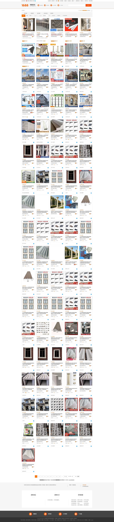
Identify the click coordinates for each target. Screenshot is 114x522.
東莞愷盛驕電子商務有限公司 (83, 137)
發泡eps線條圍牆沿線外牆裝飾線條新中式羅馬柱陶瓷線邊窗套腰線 (85, 186)
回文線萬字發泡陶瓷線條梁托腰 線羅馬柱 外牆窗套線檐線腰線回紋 (71, 60)
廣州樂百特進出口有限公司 (81, 501)
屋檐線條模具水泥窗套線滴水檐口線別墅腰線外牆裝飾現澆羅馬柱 (85, 85)
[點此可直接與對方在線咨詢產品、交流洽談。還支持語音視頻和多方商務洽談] (48, 66)
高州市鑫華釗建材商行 (83, 340)
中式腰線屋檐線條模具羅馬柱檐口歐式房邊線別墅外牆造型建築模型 (71, 212)
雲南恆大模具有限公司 (83, 87)
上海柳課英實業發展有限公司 (40, 239)
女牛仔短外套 (86, 501)
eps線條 (23, 63)
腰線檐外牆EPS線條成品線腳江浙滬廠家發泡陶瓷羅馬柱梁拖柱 (56, 338)
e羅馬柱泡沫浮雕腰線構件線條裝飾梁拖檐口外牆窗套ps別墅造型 (57, 136)
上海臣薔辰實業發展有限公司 (68, 188)
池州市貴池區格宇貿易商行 (54, 416)
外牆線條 (29, 63)
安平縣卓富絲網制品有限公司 (68, 36)
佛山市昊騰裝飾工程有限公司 (83, 112)
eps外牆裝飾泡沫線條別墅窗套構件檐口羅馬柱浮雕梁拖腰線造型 (28, 161)
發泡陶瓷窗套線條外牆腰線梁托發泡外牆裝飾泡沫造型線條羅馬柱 (42, 161)
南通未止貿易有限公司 (25, 163)
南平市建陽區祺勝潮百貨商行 (40, 188)
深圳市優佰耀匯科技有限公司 (83, 213)
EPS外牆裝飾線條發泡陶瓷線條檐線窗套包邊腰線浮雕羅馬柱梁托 (42, 186)
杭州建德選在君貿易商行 (54, 340)
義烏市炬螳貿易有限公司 (54, 137)
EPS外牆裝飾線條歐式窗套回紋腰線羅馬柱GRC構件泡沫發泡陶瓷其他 (71, 161)
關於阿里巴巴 (67, 518)
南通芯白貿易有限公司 (54, 239)
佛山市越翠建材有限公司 (40, 137)
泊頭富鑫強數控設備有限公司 (54, 87)
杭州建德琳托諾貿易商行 (68, 213)
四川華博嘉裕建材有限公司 (40, 61)
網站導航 (75, 518)
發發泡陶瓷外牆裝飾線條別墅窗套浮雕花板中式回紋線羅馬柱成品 (85, 161)
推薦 (33, 35)
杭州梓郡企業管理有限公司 (25, 239)
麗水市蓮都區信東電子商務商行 (40, 163)
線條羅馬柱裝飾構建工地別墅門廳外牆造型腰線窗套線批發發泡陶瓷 (56, 60)
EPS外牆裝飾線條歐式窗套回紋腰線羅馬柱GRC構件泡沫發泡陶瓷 (71, 136)
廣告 (48, 35)
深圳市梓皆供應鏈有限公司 (68, 365)
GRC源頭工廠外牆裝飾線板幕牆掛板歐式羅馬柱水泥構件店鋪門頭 (28, 186)
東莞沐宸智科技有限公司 (40, 416)
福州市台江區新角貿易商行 (83, 441)
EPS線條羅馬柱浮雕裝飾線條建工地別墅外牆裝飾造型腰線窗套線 (28, 136)
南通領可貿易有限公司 (83, 188)
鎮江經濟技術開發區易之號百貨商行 (68, 340)
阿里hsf (78, 503)
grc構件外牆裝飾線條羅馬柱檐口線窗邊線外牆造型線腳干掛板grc (85, 60)
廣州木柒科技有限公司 (68, 137)
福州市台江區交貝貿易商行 (40, 365)
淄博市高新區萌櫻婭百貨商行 (83, 239)
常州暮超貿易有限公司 (68, 163)
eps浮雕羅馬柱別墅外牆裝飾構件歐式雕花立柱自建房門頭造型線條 (57, 85)
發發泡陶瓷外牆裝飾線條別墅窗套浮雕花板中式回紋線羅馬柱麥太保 (71, 440)
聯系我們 (71, 518)
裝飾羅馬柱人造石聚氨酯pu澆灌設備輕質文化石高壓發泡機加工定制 (28, 111)
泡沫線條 (26, 63)
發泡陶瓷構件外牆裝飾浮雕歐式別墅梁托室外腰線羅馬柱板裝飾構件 (85, 111)
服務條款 (59, 518)
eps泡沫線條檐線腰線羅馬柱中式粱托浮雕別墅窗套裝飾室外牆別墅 (42, 338)
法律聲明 (56, 518)
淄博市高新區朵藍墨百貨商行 (40, 441)
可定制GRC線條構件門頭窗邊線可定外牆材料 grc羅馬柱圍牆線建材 (71, 111)
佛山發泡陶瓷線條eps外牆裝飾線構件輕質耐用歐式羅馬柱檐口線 (42, 136)
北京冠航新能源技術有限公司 (75, 503)
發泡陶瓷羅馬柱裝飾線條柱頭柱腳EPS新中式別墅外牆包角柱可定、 (85, 338)
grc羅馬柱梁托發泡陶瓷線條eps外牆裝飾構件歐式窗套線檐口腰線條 (28, 440)
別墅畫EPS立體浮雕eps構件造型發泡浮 (57, 35)
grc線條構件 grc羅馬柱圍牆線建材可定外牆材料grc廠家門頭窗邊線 (71, 85)
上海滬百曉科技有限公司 (68, 239)
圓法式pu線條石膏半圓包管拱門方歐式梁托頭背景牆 (28, 35)
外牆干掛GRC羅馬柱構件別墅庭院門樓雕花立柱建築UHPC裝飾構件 (57, 212)
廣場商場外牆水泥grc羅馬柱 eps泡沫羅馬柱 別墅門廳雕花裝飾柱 (42, 60)
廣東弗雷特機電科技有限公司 (25, 112)
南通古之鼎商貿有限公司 (25, 264)
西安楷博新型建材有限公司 (54, 36)
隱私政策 (63, 518)
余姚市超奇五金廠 (39, 213)
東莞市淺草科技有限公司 (68, 416)
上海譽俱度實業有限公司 (25, 416)
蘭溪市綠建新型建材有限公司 (54, 112)
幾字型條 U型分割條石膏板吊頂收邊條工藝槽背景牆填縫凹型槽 (71, 35)
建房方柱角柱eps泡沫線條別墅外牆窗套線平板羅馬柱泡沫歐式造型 (85, 212)
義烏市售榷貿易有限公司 (25, 213)
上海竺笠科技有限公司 (87, 503)
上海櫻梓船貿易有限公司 (83, 416)
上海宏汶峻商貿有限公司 (25, 340)
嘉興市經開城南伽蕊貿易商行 (40, 340)
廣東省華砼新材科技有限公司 (54, 213)
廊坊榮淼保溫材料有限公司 (25, 137)
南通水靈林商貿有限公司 (25, 365)
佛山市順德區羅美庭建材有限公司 (40, 36)
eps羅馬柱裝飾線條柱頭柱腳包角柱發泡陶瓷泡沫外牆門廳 (71, 389)
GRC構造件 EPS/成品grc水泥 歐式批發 (42, 35)
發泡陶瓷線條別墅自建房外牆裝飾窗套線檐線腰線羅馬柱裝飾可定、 (71, 364)
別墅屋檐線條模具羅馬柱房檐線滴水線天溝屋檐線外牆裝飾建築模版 (42, 212)
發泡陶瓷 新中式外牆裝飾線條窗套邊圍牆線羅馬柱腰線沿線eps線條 (57, 389)
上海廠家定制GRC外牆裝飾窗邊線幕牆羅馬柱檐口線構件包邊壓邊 (28, 85)
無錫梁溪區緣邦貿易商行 (54, 441)
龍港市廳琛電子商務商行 (83, 365)
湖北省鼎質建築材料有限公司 (54, 61)
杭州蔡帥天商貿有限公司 (54, 163)
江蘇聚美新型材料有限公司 (25, 36)
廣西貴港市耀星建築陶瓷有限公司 (68, 61)
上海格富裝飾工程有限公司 (83, 61)
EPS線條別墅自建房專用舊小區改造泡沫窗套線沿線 (28, 60)
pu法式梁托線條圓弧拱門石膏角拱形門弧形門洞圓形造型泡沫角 (85, 35)
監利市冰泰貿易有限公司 (25, 441)
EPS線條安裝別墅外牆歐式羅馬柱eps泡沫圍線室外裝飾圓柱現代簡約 (57, 111)
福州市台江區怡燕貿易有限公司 (68, 441)
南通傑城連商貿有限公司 (54, 365)
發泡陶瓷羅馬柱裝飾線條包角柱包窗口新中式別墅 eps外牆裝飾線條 (85, 364)
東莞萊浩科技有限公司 (83, 163)
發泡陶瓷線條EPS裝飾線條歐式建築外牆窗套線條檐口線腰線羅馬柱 (28, 212)
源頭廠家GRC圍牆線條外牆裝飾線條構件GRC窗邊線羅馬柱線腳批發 (42, 111)
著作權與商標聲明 (51, 518)
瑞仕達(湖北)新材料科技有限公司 (25, 188)
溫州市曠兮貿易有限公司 (54, 188)
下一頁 (65, 476)
